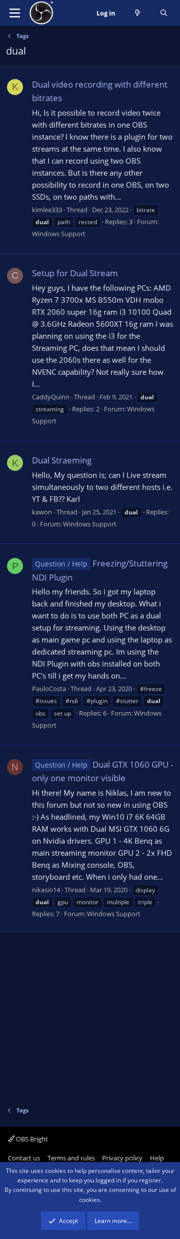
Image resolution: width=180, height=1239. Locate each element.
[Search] (163, 13)
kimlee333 (47, 209)
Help (157, 1157)
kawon (42, 511)
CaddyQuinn (51, 396)
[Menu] (14, 13)
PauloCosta (49, 688)
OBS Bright (31, 1138)
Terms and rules (71, 1157)
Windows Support (59, 233)
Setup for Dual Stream (75, 273)
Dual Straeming (62, 460)
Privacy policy (122, 1157)
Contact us (24, 1157)
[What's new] (137, 13)
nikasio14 (46, 889)
